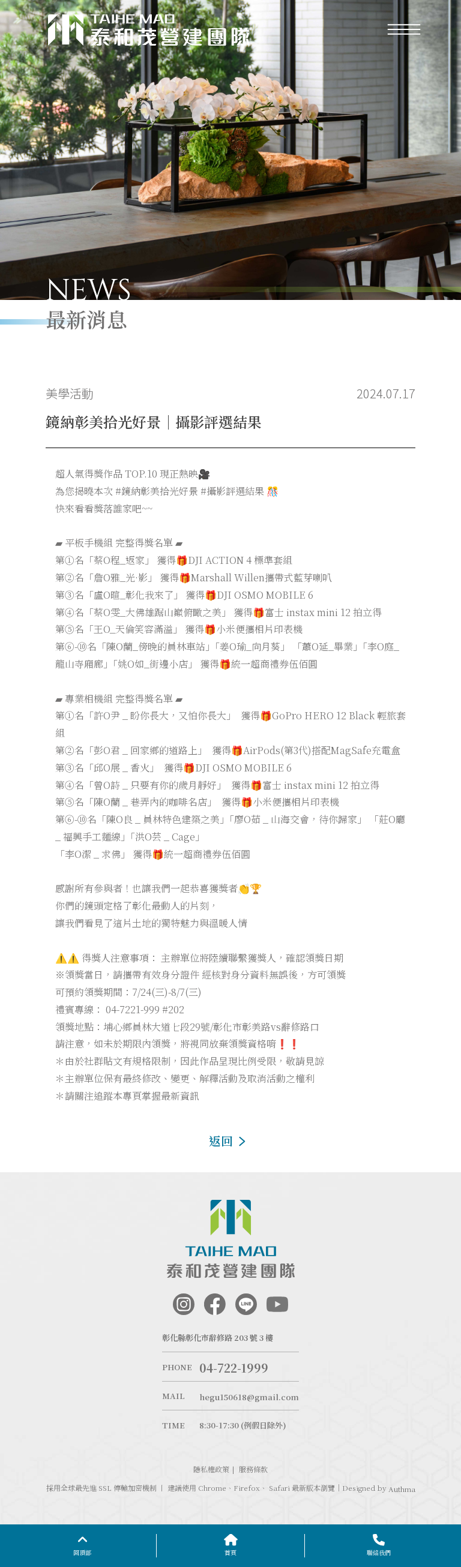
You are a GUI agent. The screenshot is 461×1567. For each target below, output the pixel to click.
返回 (221, 1140)
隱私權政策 (211, 1469)
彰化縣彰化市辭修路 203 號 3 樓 (217, 1337)
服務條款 (253, 1469)
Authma (401, 1489)
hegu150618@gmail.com (249, 1397)
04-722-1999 (233, 1368)
